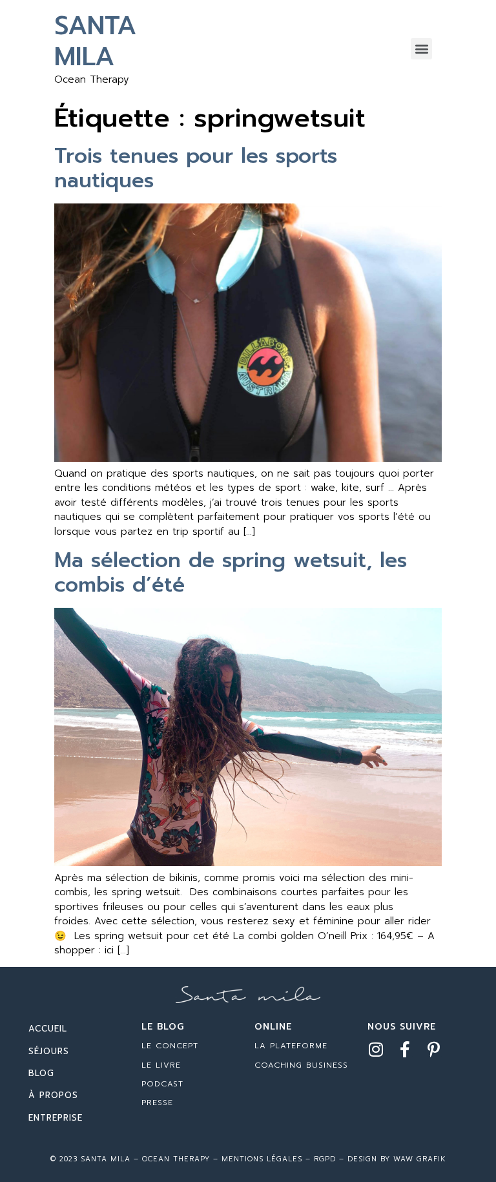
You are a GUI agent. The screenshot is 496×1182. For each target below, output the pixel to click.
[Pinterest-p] (434, 1049)
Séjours (48, 1051)
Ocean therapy (174, 1159)
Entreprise (55, 1118)
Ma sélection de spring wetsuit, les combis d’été (230, 572)
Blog (41, 1073)
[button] (421, 48)
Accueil (47, 1028)
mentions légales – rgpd (279, 1159)
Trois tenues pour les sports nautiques (195, 168)
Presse (157, 1102)
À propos (53, 1095)
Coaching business (301, 1065)
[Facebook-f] (405, 1049)
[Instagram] (375, 1049)
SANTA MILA (95, 41)
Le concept (169, 1046)
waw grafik (419, 1159)
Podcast (162, 1084)
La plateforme (290, 1046)
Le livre (161, 1065)
